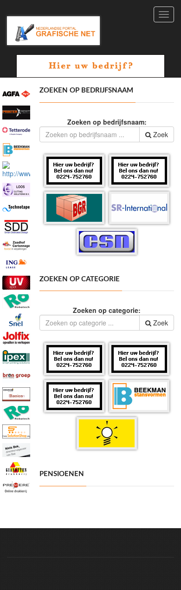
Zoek (159, 134)
